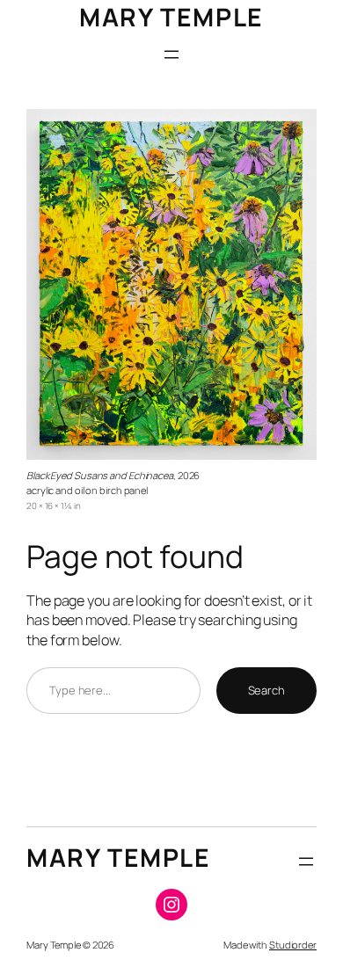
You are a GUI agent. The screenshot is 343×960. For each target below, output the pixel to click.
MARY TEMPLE (171, 16)
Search (266, 690)
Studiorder (293, 944)
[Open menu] (171, 54)
